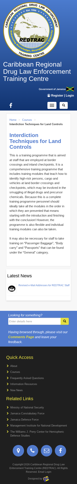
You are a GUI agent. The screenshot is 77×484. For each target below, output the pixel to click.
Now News (16, 390)
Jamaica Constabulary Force (27, 413)
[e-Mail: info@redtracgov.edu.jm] (46, 451)
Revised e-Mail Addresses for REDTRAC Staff (43, 285)
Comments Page (21, 337)
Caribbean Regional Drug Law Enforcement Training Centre (37, 71)
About (13, 366)
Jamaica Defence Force (24, 419)
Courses (27, 119)
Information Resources (23, 384)
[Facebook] (60, 451)
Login (70, 95)
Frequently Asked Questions (27, 378)
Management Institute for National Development (38, 425)
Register (57, 95)
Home (12, 119)
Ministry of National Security (27, 407)
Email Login (44, 471)
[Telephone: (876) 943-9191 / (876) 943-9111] (32, 451)
